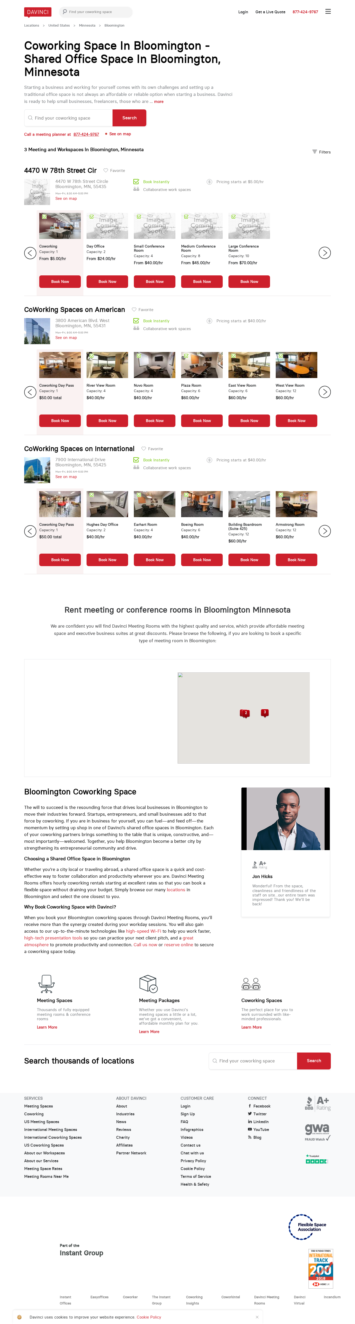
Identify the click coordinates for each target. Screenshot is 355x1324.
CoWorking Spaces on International (79, 448)
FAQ (184, 1121)
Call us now (145, 945)
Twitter (260, 1114)
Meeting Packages (159, 1000)
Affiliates (124, 1145)
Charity (123, 1137)
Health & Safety (195, 1184)
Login (243, 12)
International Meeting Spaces (50, 1129)
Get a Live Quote (270, 12)
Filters (325, 152)
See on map (66, 198)
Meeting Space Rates (43, 1168)
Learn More (47, 1027)
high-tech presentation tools (53, 938)
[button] (245, 714)
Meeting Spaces (54, 1000)
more (158, 101)
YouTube (261, 1129)
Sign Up (188, 1114)
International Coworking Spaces (53, 1137)
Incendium (332, 1297)
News (121, 1121)
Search (129, 118)
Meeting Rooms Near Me (46, 1176)
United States (59, 25)
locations (176, 890)
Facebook (262, 1106)
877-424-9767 (305, 12)
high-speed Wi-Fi (143, 931)
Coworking (34, 1114)
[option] (60, 253)
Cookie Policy (193, 1168)
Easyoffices (99, 1297)
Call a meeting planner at (61, 134)
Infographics (192, 1129)
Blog (257, 1137)
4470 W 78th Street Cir (60, 170)
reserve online (178, 945)
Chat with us (192, 1153)
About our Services (41, 1161)
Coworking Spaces (261, 1000)
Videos (187, 1137)
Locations (31, 25)
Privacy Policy (193, 1161)
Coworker (130, 1297)
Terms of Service (196, 1176)
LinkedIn (261, 1121)
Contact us (191, 1145)
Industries (125, 1114)
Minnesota (87, 25)
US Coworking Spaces (44, 1145)
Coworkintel (230, 1297)
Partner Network (131, 1153)
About (121, 1106)
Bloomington (114, 25)
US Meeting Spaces (41, 1121)
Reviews (123, 1129)
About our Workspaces (44, 1153)
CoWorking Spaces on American (74, 309)
